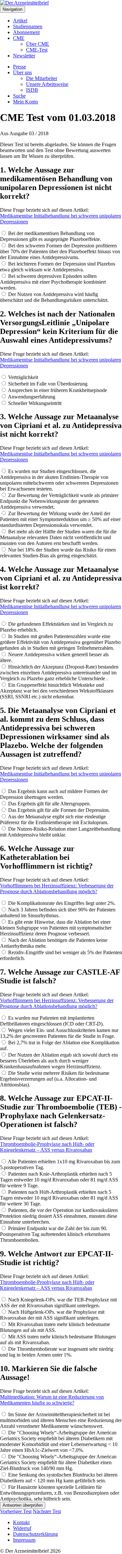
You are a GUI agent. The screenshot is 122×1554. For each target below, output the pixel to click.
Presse (19, 66)
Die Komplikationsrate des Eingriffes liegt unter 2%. (61, 903)
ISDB (32, 90)
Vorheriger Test (16, 1511)
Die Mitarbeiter (41, 78)
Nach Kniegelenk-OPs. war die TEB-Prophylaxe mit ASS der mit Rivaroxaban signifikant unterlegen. (58, 1302)
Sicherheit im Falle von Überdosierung (47, 383)
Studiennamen (27, 26)
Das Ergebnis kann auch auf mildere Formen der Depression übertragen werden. (54, 794)
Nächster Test (47, 1511)
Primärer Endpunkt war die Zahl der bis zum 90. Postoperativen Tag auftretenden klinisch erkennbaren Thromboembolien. (55, 1234)
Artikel (20, 20)
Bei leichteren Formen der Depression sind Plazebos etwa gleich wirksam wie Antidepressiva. (57, 266)
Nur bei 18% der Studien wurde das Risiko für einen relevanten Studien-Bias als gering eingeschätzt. (58, 552)
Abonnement (26, 32)
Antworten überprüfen (23, 1505)
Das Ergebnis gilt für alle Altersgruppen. (49, 803)
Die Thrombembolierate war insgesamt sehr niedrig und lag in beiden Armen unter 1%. (56, 1352)
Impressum (24, 1540)
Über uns (22, 72)
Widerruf (22, 1528)
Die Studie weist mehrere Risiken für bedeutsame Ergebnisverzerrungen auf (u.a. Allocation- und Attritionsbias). (54, 1078)
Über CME (37, 44)
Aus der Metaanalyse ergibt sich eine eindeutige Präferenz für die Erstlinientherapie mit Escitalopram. (54, 819)
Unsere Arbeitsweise (47, 84)
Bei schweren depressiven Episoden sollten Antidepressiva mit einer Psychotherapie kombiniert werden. (53, 282)
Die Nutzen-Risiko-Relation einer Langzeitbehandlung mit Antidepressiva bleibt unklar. (60, 831)
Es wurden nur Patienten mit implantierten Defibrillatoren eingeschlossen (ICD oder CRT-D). (52, 1020)
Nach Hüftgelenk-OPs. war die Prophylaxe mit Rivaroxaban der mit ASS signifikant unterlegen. (52, 1315)
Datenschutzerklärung (35, 1534)
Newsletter (24, 55)
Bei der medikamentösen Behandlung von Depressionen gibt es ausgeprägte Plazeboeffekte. (50, 236)
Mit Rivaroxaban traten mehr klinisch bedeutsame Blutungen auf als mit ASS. (55, 1327)
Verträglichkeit (22, 377)
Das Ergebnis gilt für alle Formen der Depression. (58, 810)
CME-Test (36, 50)
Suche (19, 96)
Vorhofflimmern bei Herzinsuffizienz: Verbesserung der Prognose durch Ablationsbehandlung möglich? (57, 888)
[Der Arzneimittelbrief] (24, 3)
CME (18, 38)
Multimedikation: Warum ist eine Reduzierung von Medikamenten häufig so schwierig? (52, 1400)
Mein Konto (25, 101)
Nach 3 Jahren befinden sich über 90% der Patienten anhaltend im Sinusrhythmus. (57, 912)
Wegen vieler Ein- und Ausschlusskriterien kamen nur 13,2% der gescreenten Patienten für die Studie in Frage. (59, 1033)
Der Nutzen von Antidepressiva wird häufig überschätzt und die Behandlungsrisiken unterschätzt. (54, 297)
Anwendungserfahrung (31, 396)
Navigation (12, 9)
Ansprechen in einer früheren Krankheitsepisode (57, 390)
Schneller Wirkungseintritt (34, 403)
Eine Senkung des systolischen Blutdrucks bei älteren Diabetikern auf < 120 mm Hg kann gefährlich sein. (58, 1477)
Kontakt (21, 1522)
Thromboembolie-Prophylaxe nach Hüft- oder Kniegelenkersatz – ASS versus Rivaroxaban (47, 1147)
